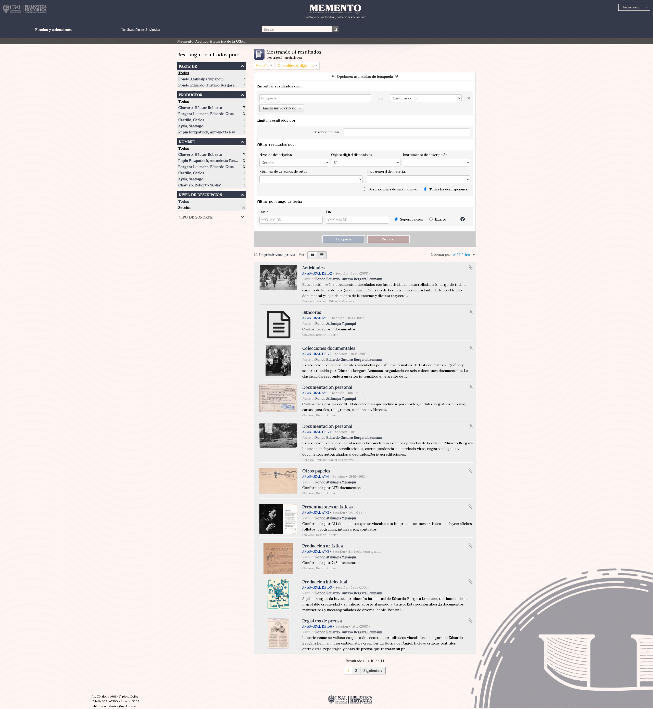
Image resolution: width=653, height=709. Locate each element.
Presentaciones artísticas (327, 506)
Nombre (187, 141)
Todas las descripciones (448, 189)
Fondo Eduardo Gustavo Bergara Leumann (214, 85)
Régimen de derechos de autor (283, 171)
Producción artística (322, 545)
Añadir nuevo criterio (279, 108)
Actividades (313, 267)
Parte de (188, 65)
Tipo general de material (386, 171)
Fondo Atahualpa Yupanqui (200, 79)
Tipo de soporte (195, 216)
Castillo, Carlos (191, 120)
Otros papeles (316, 470)
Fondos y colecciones (53, 29)
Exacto (440, 219)
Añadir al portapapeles (470, 267)
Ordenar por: (441, 254)
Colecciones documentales (328, 348)
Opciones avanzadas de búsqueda (365, 76)
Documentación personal (327, 387)
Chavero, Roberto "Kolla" (199, 185)
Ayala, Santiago (191, 126)
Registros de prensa (322, 620)
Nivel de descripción (200, 194)
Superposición (411, 219)
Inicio (264, 212)
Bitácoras (311, 312)
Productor (190, 94)
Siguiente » (372, 670)
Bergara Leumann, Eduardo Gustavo (209, 113)
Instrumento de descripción (425, 155)
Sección (184, 207)
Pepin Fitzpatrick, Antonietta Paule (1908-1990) (218, 132)
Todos (183, 73)
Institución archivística (140, 29)
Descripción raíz (326, 132)
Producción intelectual (324, 581)
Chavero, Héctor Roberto (200, 107)
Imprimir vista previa (276, 254)
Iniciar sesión (633, 7)
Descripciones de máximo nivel (393, 189)
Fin (328, 212)
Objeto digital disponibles (351, 155)
